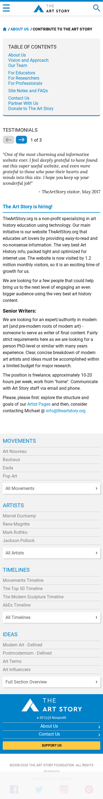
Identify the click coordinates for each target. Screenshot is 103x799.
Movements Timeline (23, 580)
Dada (8, 467)
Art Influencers (16, 669)
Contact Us (18, 98)
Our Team (17, 65)
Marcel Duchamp (19, 515)
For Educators (21, 72)
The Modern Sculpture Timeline (33, 596)
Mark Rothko (15, 532)
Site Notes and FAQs (28, 90)
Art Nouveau (15, 451)
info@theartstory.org (65, 410)
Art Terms (12, 661)
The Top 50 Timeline (23, 588)
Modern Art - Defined (22, 644)
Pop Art (10, 476)
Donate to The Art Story (31, 108)
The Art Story (51, 8)
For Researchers (23, 78)
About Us (19, 29)
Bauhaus (11, 459)
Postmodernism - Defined (27, 653)
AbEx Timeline (16, 605)
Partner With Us (23, 103)
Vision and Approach (28, 60)
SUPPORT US (52, 745)
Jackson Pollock (19, 540)
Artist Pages (39, 404)
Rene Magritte (16, 524)
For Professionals (25, 83)
